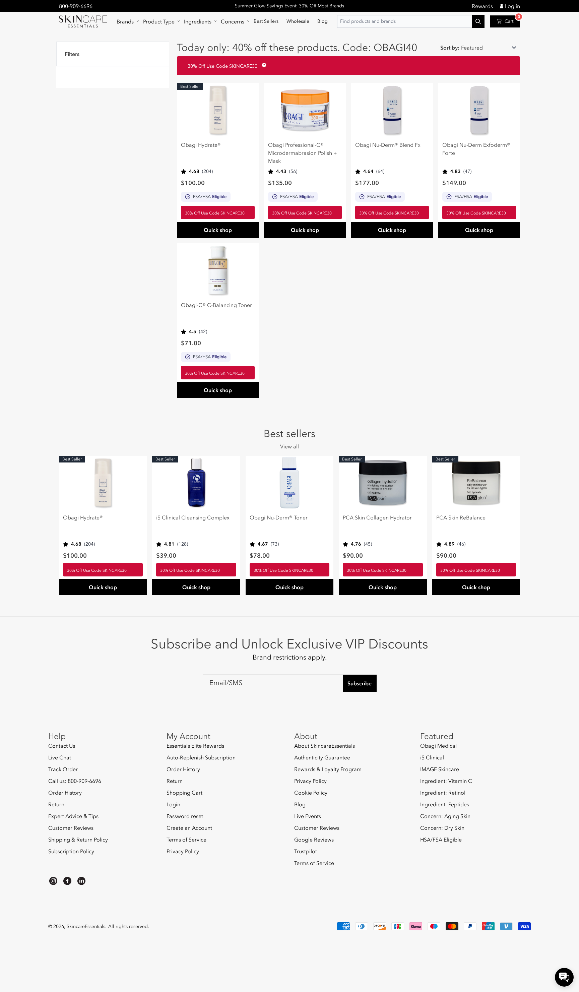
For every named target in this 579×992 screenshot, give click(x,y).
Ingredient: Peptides (444, 804)
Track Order (63, 769)
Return (56, 804)
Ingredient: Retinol (442, 792)
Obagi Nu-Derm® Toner (279, 517)
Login (173, 804)
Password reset (185, 816)
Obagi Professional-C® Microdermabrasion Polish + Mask (302, 152)
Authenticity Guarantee (322, 757)
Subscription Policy (71, 851)
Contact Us (61, 746)
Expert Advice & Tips (73, 816)
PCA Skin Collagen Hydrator (377, 517)
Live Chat (59, 757)
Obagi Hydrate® (201, 144)
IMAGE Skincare (439, 769)
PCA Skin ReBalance (461, 517)
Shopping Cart (184, 792)
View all (289, 446)
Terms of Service (186, 839)
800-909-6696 (75, 6)
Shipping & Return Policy (78, 839)
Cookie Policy (310, 792)
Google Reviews (314, 839)
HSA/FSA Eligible (441, 839)
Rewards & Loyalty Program (328, 769)
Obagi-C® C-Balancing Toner (216, 305)
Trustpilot (305, 851)
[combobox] (411, 21)
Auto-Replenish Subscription (201, 757)
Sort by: (449, 47)
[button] (126, 21)
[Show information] (263, 65)
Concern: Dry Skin (442, 827)
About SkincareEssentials (324, 746)
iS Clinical (432, 757)
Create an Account (189, 827)
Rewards (482, 6)
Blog (300, 804)
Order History (65, 792)
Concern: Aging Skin (445, 816)
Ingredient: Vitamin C (446, 781)
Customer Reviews (70, 827)
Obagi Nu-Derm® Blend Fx (388, 144)
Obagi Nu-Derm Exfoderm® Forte (476, 148)
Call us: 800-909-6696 (74, 781)
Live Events (307, 816)
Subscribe (359, 683)
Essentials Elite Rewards (195, 746)
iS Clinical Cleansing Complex (193, 517)
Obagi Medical (438, 746)
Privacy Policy (183, 851)
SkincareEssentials (86, 926)
